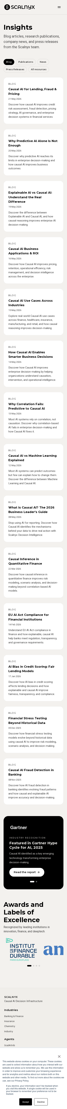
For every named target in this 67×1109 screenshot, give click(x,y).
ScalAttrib (9, 1045)
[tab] (32, 881)
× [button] (59, 1055)
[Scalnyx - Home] (19, 7)
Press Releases (15, 69)
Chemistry (9, 1026)
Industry (8, 1031)
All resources (38, 69)
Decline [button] (41, 1101)
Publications (25, 62)
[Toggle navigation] (59, 7)
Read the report (27, 872)
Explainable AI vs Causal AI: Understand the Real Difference (30, 197)
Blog (9, 62)
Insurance (9, 1021)
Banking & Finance (13, 1016)
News (43, 62)
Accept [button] (25, 1101)
